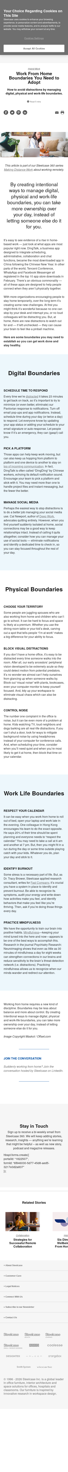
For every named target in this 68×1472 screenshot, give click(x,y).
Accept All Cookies (34, 48)
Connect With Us (14, 1297)
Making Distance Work (18, 169)
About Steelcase (13, 1265)
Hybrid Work (34, 68)
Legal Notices (12, 1286)
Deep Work (46, 516)
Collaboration (22, 1235)
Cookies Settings (34, 38)
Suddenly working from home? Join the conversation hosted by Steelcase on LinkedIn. (33, 1068)
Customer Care (13, 1276)
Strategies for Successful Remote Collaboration (22, 1242)
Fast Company (40, 882)
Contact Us (11, 1317)
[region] (34, 27)
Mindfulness (31, 932)
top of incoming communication (24, 466)
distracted (32, 396)
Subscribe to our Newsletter (19, 1307)
